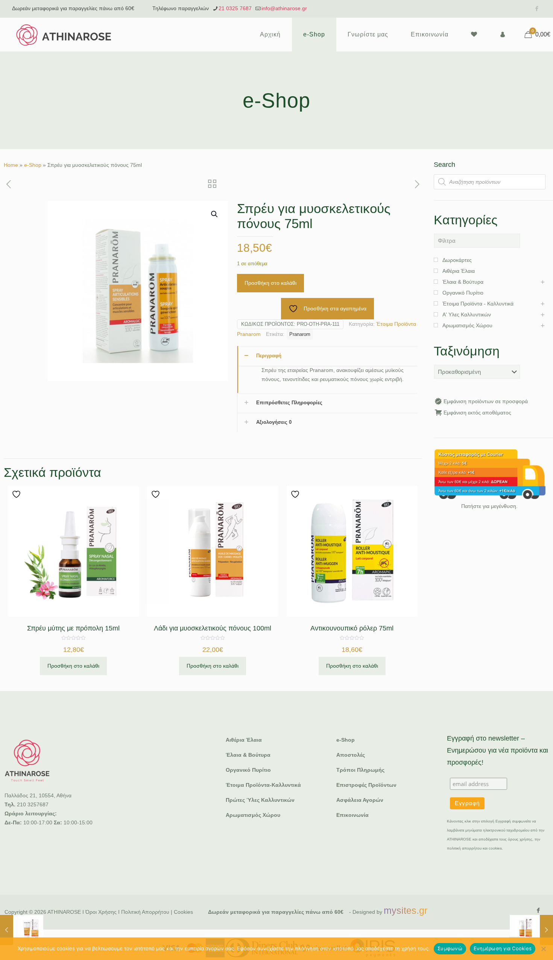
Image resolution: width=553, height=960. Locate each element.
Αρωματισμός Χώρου (253, 815)
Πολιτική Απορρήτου (145, 912)
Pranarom (299, 334)
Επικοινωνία (352, 815)
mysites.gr (405, 910)
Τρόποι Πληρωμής (360, 770)
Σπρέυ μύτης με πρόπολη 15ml (73, 628)
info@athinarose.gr (284, 8)
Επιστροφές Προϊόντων (366, 785)
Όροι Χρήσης (101, 912)
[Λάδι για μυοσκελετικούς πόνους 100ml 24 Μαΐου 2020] (531, 930)
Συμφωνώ (450, 948)
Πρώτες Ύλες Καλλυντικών (260, 800)
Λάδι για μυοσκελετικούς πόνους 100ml (212, 628)
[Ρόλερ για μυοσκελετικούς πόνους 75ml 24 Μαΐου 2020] (21, 930)
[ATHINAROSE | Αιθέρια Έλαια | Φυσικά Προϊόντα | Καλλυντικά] (64, 34)
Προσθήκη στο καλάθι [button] (73, 666)
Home (11, 165)
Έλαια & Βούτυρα (248, 755)
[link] (489, 474)
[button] (214, 214)
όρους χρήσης (520, 839)
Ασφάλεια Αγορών (359, 800)
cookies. (496, 848)
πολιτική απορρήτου (464, 848)
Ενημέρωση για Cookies (503, 948)
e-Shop (32, 165)
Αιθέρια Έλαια (244, 740)
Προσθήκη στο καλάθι (270, 283)
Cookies (183, 912)
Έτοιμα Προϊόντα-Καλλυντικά (263, 785)
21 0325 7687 (235, 8)
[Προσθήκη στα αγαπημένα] (17, 494)
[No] (543, 948)
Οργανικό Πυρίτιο (248, 770)
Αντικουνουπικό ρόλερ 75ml (351, 628)
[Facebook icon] (536, 8)
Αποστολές (350, 755)
